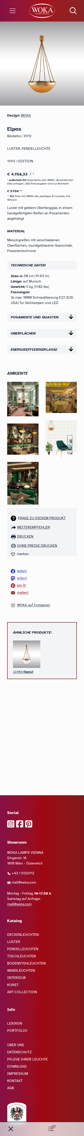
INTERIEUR (16, 977)
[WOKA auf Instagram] (10, 823)
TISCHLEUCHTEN (21, 956)
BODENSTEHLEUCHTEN (26, 963)
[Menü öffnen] (14, 11)
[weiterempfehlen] (14, 527)
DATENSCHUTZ (19, 1052)
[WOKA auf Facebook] (19, 823)
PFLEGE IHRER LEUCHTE (27, 1059)
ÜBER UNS (15, 1045)
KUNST (13, 985)
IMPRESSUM (17, 1073)
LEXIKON (14, 1023)
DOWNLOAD (17, 1066)
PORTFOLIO (17, 1030)
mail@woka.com (23, 882)
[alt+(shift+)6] (10, 1128)
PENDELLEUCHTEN (22, 949)
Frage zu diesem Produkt (42, 518)
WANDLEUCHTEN (21, 970)
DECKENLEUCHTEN (23, 934)
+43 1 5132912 (22, 873)
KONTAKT (15, 1081)
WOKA (26, 115)
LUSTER (13, 942)
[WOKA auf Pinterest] (28, 823)
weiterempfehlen (33, 527)
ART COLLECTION (22, 992)
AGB (10, 1088)
